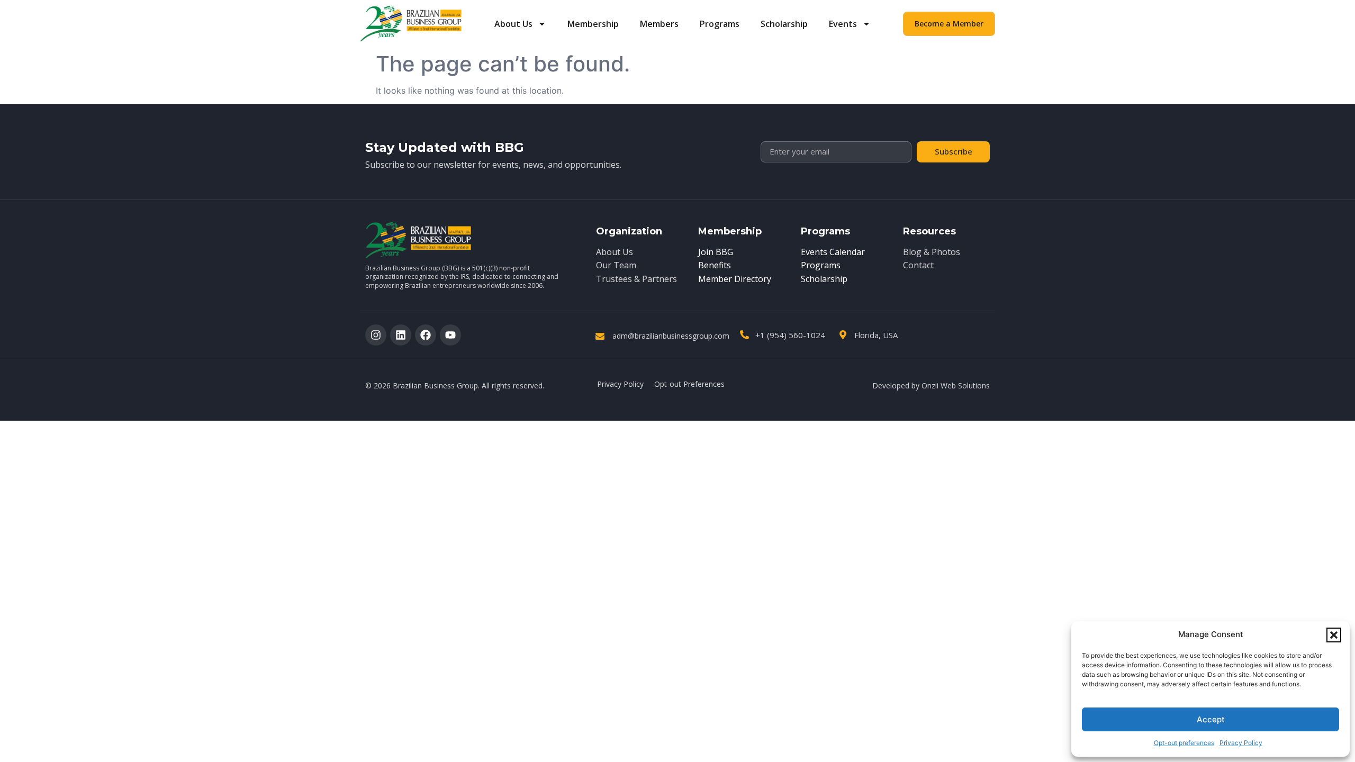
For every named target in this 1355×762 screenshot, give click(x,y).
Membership (593, 24)
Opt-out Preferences (689, 384)
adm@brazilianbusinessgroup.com (670, 336)
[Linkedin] (400, 335)
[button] (1334, 635)
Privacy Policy (1241, 743)
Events (843, 24)
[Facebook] (425, 335)
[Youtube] (450, 335)
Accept (1211, 719)
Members (659, 24)
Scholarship (784, 24)
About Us (513, 24)
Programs (719, 24)
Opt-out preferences (1184, 743)
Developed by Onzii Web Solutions (931, 385)
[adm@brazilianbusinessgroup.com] (599, 336)
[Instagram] (375, 335)
